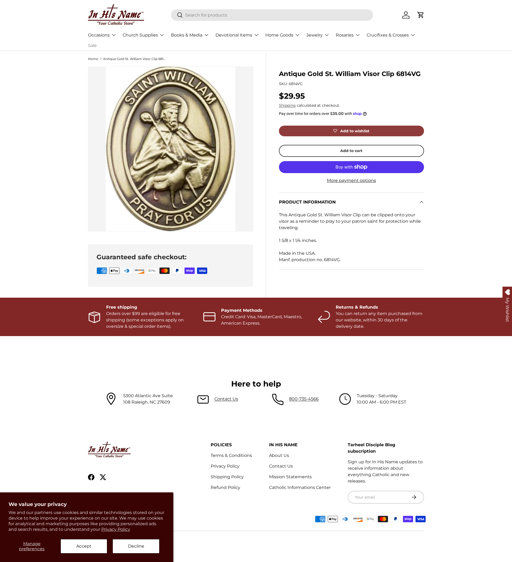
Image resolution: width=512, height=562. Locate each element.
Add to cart (351, 150)
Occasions (99, 35)
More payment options (351, 180)
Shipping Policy (227, 476)
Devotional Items (233, 35)
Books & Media (186, 35)
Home (93, 59)
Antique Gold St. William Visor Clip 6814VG (135, 59)
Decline (136, 546)
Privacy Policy (115, 529)
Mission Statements (290, 476)
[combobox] (272, 15)
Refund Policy (225, 487)
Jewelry (314, 35)
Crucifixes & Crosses (388, 35)
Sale (92, 45)
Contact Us (226, 398)
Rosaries (345, 35)
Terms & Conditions (231, 455)
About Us (279, 455)
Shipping (287, 105)
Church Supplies (140, 35)
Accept (83, 546)
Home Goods (279, 35)
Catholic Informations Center (300, 487)
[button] (421, 15)
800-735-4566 (304, 398)
